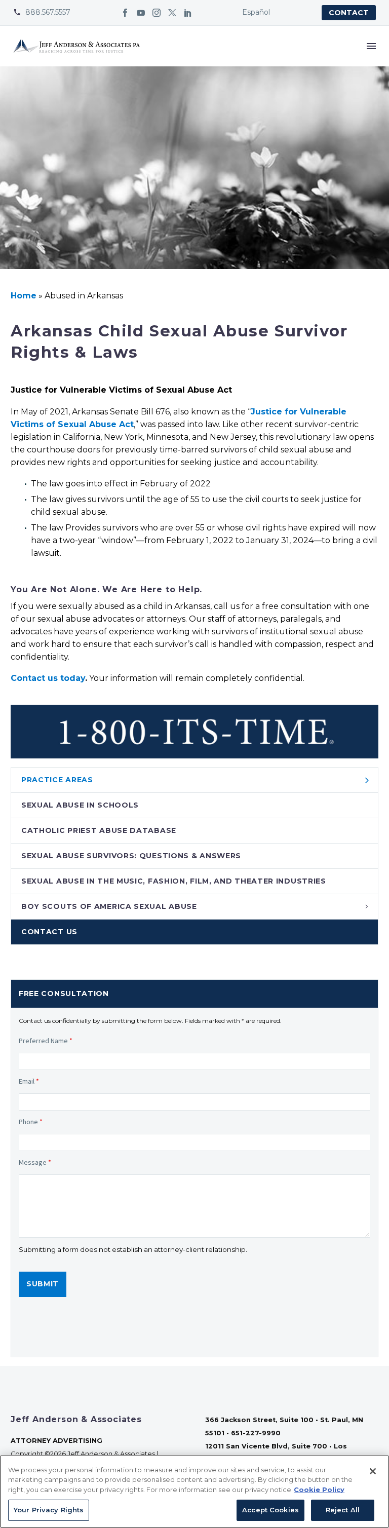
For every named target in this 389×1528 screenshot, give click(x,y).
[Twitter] (172, 13)
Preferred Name (45, 1040)
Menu (371, 46)
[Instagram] (156, 13)
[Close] (373, 1471)
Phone (31, 1121)
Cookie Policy (319, 1489)
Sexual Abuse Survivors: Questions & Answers (131, 855)
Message (35, 1162)
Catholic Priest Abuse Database (98, 830)
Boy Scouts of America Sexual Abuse (109, 906)
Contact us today (48, 678)
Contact (349, 12)
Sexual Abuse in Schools (80, 805)
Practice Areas (57, 779)
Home (23, 295)
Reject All (343, 1510)
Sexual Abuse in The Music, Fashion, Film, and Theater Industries (173, 881)
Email (29, 1081)
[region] (194, 1491)
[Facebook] (125, 13)
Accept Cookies (270, 1510)
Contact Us (49, 931)
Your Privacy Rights (49, 1510)
